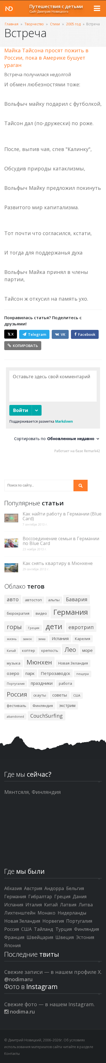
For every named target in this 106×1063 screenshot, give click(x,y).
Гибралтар (40, 896)
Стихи (55, 24)
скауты (39, 695)
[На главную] (9, 8)
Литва (86, 905)
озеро (13, 673)
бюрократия (18, 613)
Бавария (76, 599)
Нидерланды (72, 913)
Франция (14, 937)
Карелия (82, 638)
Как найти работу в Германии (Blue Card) (62, 516)
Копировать (25, 345)
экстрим (67, 705)
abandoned (15, 716)
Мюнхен (39, 662)
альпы (54, 599)
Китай (11, 650)
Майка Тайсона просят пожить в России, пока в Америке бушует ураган (46, 57)
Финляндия (43, 705)
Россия (17, 694)
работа (65, 683)
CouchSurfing (46, 715)
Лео (70, 649)
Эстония (85, 937)
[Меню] (97, 8)
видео (41, 613)
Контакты (12, 1053)
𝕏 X (11, 334)
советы (59, 695)
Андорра (54, 888)
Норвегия (53, 921)
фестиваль (16, 705)
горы (14, 626)
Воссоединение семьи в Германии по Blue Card (61, 541)
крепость (49, 650)
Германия (70, 612)
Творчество (34, 24)
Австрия (33, 888)
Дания (79, 896)
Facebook (86, 334)
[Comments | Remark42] (53, 411)
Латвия (68, 905)
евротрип (81, 627)
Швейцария (40, 937)
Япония (12, 945)
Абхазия (13, 888)
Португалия (16, 683)
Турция (63, 929)
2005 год (73, 24)
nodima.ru (21, 1011)
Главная (11, 24)
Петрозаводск (55, 673)
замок (27, 639)
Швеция (64, 937)
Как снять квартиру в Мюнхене (58, 563)
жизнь (12, 639)
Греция (33, 628)
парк (29, 673)
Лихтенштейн (19, 913)
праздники (42, 683)
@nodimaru (18, 979)
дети (54, 626)
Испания (60, 638)
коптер (28, 650)
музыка (13, 663)
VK (63, 334)
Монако (46, 913)
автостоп (33, 599)
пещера (82, 674)
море (87, 650)
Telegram (37, 334)
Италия (33, 905)
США (76, 695)
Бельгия (75, 888)
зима (42, 639)
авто (13, 599)
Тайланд (43, 929)
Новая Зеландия (73, 663)
